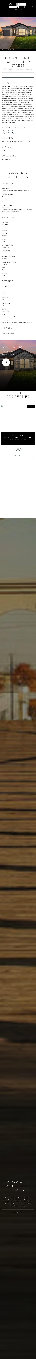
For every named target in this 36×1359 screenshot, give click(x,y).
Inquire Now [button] (18, 75)
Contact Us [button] (18, 1212)
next (20, 449)
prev (16, 449)
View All (18, 455)
